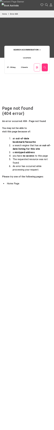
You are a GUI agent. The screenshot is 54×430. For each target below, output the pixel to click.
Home (4, 14)
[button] (51, 5)
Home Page (13, 183)
